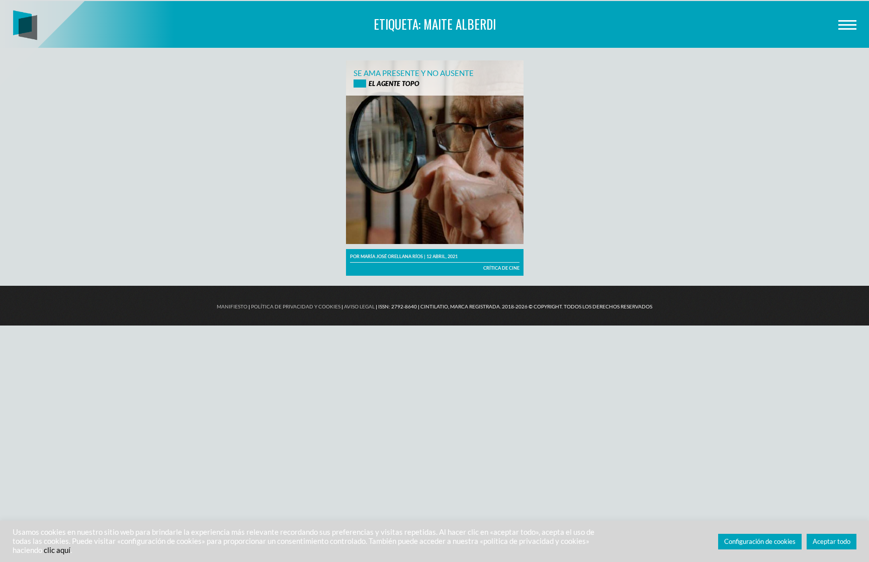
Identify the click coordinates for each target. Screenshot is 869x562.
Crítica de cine (501, 268)
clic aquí (57, 550)
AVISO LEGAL (359, 306)
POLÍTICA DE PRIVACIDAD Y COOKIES (295, 306)
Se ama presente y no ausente (414, 72)
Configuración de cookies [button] (760, 541)
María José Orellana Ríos (392, 256)
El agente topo (394, 83)
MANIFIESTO (232, 306)
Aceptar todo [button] (831, 541)
